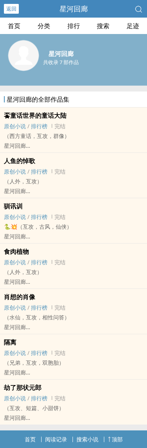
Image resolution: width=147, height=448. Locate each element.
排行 (73, 26)
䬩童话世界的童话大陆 (35, 115)
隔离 (10, 342)
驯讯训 (13, 206)
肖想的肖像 (19, 296)
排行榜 (39, 126)
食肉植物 (16, 251)
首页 (14, 26)
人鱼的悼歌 (19, 160)
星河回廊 (74, 8)
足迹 (133, 26)
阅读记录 (56, 439)
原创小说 (15, 126)
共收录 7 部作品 (61, 62)
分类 (44, 26)
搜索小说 (87, 439)
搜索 (103, 26)
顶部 (117, 439)
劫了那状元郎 (23, 387)
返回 (11, 8)
